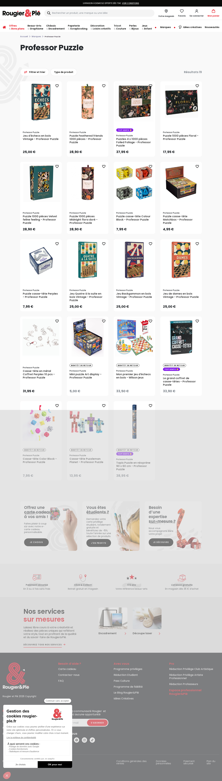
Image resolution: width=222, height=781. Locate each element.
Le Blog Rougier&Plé (126, 692)
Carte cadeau (67, 669)
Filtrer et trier (37, 72)
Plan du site (211, 762)
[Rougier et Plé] (16, 676)
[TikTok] (92, 740)
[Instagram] (84, 740)
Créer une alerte (90, 390)
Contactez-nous (69, 675)
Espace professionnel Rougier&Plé (185, 692)
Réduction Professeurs (183, 684)
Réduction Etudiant (126, 675)
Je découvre (161, 542)
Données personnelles (163, 762)
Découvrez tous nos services (42, 644)
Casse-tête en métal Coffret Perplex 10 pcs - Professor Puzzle (39, 374)
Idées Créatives (124, 698)
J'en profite (98, 543)
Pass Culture (122, 681)
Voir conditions (105, 3)
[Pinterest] (76, 740)
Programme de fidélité (128, 687)
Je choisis (36, 542)
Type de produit (63, 72)
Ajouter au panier (43, 151)
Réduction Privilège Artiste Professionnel (186, 676)
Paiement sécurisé (189, 762)
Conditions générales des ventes (131, 762)
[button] (197, 13)
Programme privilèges (128, 669)
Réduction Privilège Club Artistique (191, 669)
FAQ (61, 681)
